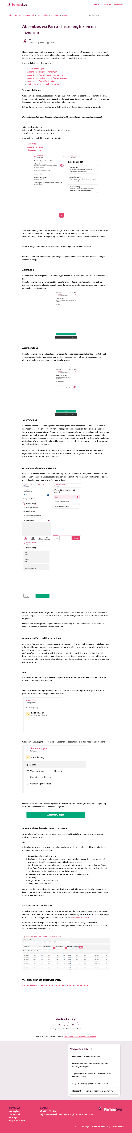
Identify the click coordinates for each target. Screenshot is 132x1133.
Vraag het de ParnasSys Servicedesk (80, 1037)
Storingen (13, 1117)
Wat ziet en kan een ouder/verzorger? (44, 84)
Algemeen (65, 15)
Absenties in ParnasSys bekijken (41, 81)
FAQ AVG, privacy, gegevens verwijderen (90, 1084)
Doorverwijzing (34, 150)
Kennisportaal (12, 15)
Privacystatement (98, 1127)
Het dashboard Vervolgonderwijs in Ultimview (92, 1091)
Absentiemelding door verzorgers (42, 72)
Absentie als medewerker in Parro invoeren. (47, 78)
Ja (59, 1024)
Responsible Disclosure (115, 1127)
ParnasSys (14, 1108)
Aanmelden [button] (118, 4)
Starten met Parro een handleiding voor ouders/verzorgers (90, 1065)
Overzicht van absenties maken (86, 1056)
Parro (39, 15)
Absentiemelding (35, 147)
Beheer (46, 15)
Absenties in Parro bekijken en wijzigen (45, 75)
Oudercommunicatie (27, 15)
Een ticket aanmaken (102, 4)
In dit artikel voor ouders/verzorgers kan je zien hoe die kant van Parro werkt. (56, 985)
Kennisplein (14, 1111)
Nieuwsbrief (14, 1114)
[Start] (17, 4)
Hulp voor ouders (17, 1120)
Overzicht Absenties (80, 917)
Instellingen (55, 15)
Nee (72, 1024)
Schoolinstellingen (35, 69)
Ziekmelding (33, 144)
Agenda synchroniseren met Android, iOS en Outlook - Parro (91, 1075)
